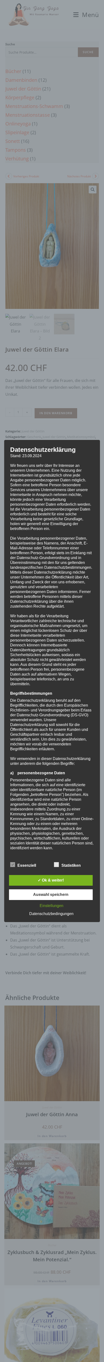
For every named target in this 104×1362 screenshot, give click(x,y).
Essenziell (26, 865)
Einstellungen (51, 906)
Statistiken (71, 865)
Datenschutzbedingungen (51, 914)
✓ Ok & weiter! (51, 880)
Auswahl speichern (50, 894)
